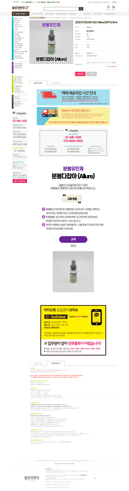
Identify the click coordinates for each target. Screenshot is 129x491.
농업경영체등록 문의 (110, 14)
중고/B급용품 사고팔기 (61, 14)
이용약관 (56, 463)
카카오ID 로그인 (106, 2)
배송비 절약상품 (50, 14)
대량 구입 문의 (87, 14)
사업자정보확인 (71, 463)
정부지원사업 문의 (98, 14)
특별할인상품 (72, 14)
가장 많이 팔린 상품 (37, 14)
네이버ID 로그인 (97, 2)
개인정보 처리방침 (63, 463)
